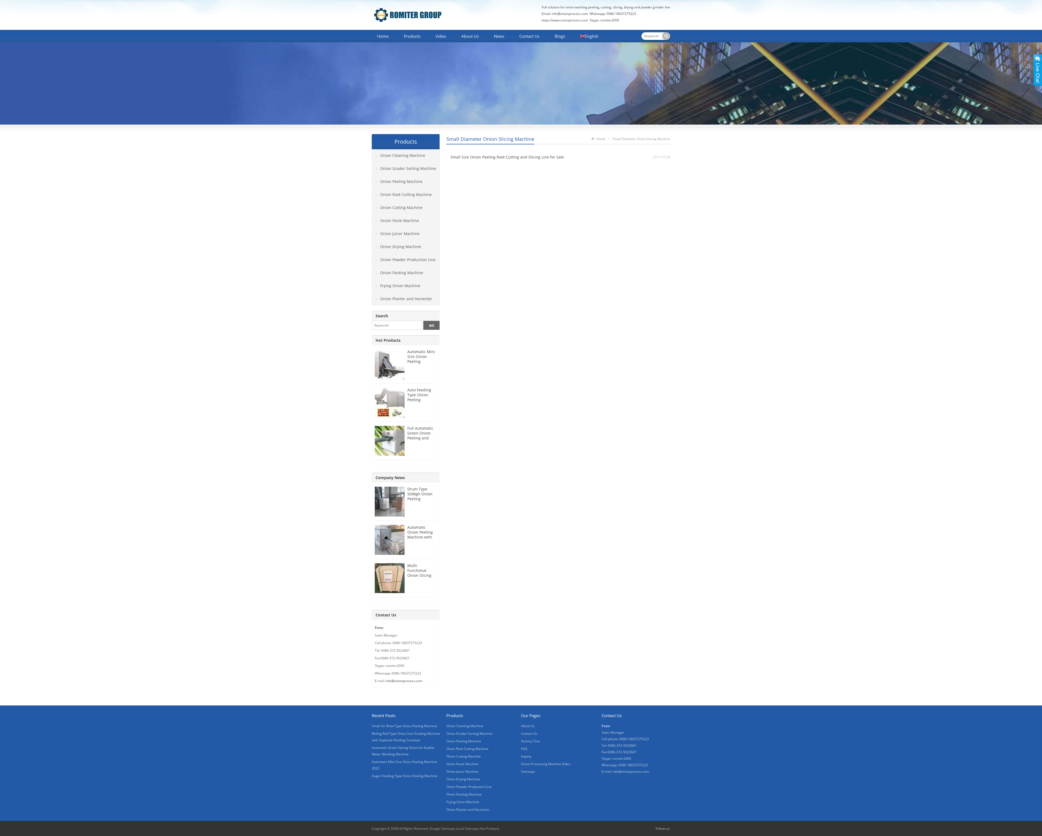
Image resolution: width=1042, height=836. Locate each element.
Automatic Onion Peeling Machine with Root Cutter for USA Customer (420, 537)
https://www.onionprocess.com (565, 20)
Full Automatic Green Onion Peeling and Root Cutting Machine (420, 438)
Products (412, 36)
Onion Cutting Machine (401, 207)
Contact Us (529, 36)
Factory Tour (530, 741)
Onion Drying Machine (400, 246)
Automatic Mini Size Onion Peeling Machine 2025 (421, 359)
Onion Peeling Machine (401, 181)
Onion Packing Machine (401, 272)
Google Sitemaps (442, 828)
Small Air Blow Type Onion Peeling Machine (404, 726)
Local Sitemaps (468, 828)
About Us (470, 36)
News (499, 36)
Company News (390, 477)
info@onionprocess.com (570, 13)
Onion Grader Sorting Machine (408, 168)
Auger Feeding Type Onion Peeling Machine (404, 776)
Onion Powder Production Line (408, 259)
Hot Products (388, 340)
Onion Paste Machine (399, 220)
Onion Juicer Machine (400, 233)
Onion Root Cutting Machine (406, 194)
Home (383, 36)
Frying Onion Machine (400, 285)
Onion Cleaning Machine (402, 155)
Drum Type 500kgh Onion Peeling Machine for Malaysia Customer (420, 501)
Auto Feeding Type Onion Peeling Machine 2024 (420, 397)
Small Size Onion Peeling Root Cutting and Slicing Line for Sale (507, 157)
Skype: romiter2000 (604, 20)
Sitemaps (528, 771)
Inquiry (526, 756)
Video (441, 36)
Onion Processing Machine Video (545, 764)
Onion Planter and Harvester (406, 298)
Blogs (560, 36)
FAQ (524, 748)
